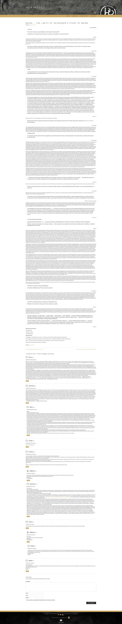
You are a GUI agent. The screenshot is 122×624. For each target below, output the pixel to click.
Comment (28, 581)
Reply (27, 380)
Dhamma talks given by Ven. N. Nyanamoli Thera (86, 349)
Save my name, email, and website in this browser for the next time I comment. (41, 600)
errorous (31, 451)
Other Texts (84, 16)
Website (27, 597)
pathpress (32, 470)
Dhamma (75, 16)
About (68, 16)
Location (93, 16)
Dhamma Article (32, 345)
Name (27, 593)
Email (27, 595)
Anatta (32, 546)
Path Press (34, 7)
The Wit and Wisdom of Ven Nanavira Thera (34, 349)
